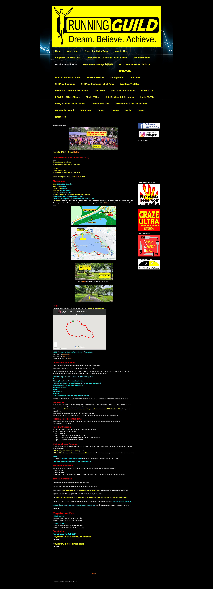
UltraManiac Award (64, 110)
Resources (60, 117)
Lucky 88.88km (147, 97)
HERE (76, 152)
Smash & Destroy (95, 77)
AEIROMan (135, 77)
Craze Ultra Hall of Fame (96, 51)
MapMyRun (66, 356)
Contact (141, 110)
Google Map (66, 354)
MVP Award (85, 110)
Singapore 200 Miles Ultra (68, 58)
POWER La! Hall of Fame (67, 97)
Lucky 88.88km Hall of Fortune (70, 103)
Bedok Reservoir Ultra (66, 64)
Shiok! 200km (92, 97)
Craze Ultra (72, 51)
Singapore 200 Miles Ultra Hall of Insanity (107, 58)
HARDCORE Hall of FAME (67, 77)
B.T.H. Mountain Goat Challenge (134, 64)
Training (115, 110)
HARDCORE (125, 71)
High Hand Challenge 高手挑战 (98, 64)
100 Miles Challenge (65, 84)
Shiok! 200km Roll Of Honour (120, 97)
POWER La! (147, 90)
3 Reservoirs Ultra (100, 103)
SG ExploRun (116, 77)
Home (58, 51)
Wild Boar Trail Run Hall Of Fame (71, 90)
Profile (128, 110)
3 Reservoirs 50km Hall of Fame (131, 103)
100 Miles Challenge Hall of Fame (97, 84)
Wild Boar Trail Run (129, 84)
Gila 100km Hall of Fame (123, 90)
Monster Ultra (121, 51)
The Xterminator (142, 58)
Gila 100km (99, 90)
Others (101, 110)
